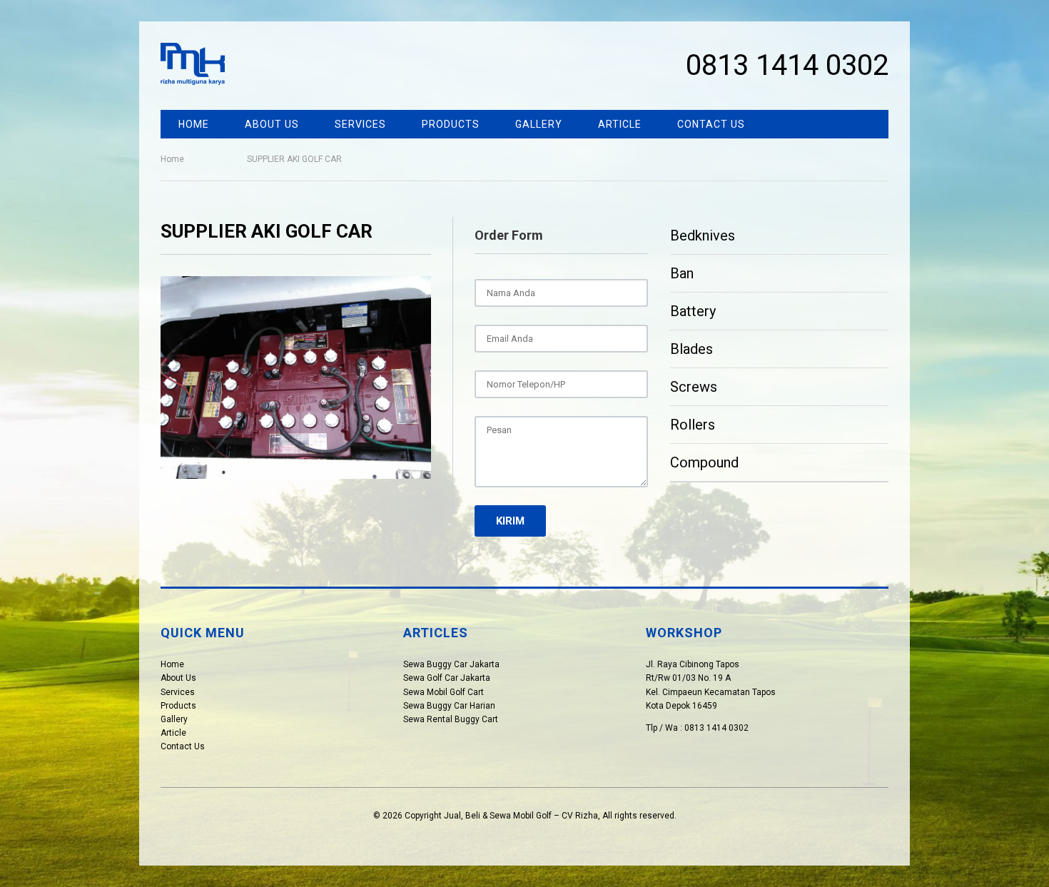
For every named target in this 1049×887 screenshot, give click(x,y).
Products (451, 124)
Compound (704, 462)
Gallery (538, 124)
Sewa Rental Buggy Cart (450, 719)
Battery (693, 311)
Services (360, 124)
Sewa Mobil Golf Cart (443, 692)
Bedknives (702, 235)
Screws (693, 386)
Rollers (692, 424)
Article (620, 124)
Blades (691, 349)
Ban (682, 273)
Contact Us (711, 124)
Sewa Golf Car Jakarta (446, 678)
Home (193, 124)
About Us (272, 124)
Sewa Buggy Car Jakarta (451, 664)
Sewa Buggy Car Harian (449, 706)
